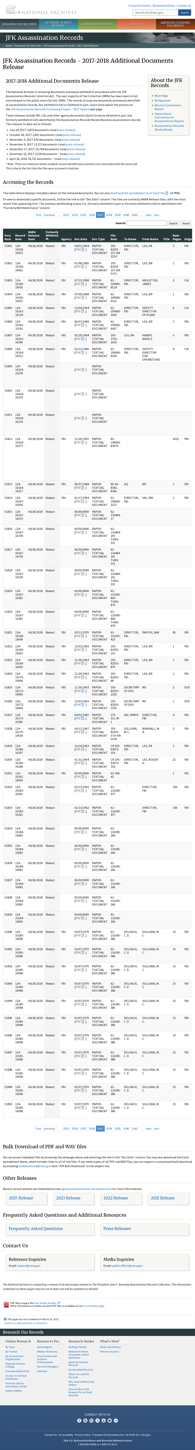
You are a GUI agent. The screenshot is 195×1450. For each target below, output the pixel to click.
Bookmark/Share (164, 5)
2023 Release (68, 1198)
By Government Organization (14, 1357)
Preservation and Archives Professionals (47, 1359)
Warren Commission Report (168, 107)
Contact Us (184, 5)
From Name (150, 239)
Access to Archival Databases (16, 1377)
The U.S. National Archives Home (41, 9)
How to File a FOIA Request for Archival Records (80, 1392)
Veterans (42, 1371)
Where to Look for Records (79, 1375)
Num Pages (177, 237)
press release (65, 130)
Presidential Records (18, 1371)
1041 (135, 215)
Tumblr (97, 1420)
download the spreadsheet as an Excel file (137, 193)
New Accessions (109, 1351)
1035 (83, 215)
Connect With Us (97, 1414)
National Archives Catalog (15, 1365)
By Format (11, 1351)
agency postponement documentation (86, 1189)
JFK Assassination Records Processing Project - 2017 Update (50, 109)
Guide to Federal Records (78, 1363)
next (149, 215)
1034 (75, 215)
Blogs (109, 1420)
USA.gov (146, 1435)
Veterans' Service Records (58, 24)
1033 (66, 215)
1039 (117, 215)
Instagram (91, 1420)
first (39, 215)
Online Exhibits (14, 1390)
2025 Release (21, 1198)
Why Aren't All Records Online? (81, 1383)
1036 (92, 215)
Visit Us (136, 24)
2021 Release (163, 1198)
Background (162, 100)
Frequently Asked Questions (36, 1228)
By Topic (10, 1347)
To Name (130, 239)
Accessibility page (93, 1306)
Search (185, 12)
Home (9, 45)
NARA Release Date (33, 235)
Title (166, 239)
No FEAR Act (132, 1435)
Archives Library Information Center (16, 1385)
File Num (114, 237)
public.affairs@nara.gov (127, 1265)
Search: (121, 223)
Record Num (20, 237)
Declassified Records (81, 1369)
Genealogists (44, 1347)
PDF (78, 249)
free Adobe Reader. (45, 1303)
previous (49, 215)
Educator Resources (97, 24)
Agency (66, 239)
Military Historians (47, 1351)
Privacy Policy (83, 1435)
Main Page (161, 96)
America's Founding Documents (175, 24)
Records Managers (48, 1366)
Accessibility (66, 1435)
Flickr (115, 1420)
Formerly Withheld (52, 233)
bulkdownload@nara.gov (35, 1166)
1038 (109, 215)
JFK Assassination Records (59, 45)
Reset (186, 223)
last (156, 215)
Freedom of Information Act (108, 1435)
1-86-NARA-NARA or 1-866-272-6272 (97, 1444)
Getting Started (77, 1347)
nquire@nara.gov (29, 1265)
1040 (126, 215)
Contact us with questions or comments (25, 1323)
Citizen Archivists (139, 5)
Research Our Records (19, 24)
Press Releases (117, 1228)
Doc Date (80, 239)
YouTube (103, 1420)
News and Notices (110, 1347)
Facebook (79, 1420)
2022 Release (115, 1198)
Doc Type (98, 239)
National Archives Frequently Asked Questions (79, 1354)
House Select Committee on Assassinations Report (169, 117)
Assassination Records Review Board (169, 127)
